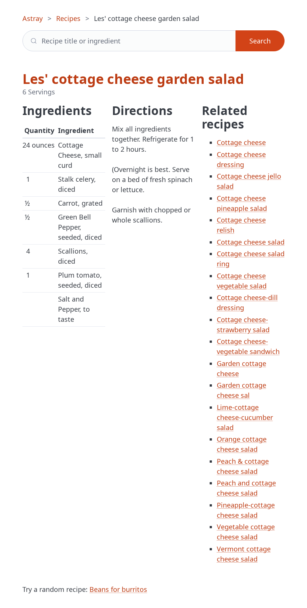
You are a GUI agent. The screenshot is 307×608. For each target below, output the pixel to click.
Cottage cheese (241, 142)
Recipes (68, 18)
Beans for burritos (118, 589)
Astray (32, 18)
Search (260, 40)
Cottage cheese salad (251, 242)
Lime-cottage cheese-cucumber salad (245, 417)
